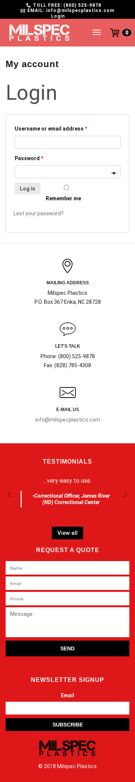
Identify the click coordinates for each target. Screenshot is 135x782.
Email (67, 695)
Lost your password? (39, 213)
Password (29, 158)
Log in (27, 189)
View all (67, 533)
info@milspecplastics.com (67, 420)
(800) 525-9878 (82, 5)
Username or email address (51, 129)
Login (58, 16)
